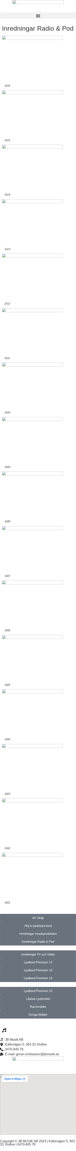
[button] (38, 15)
